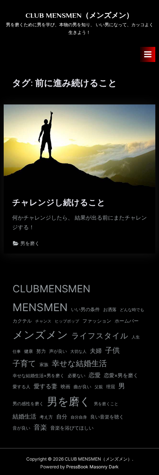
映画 (65, 386)
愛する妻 (45, 386)
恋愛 (95, 375)
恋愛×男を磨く (121, 375)
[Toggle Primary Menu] (148, 54)
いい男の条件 (85, 309)
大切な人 (78, 351)
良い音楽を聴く (107, 417)
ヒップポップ (67, 321)
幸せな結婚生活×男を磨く (38, 375)
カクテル (22, 321)
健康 (28, 351)
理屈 (110, 386)
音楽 (40, 427)
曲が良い (82, 386)
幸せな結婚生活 (79, 363)
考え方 (46, 417)
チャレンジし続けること (58, 202)
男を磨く (30, 243)
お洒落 (109, 309)
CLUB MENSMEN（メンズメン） (79, 15)
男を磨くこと (106, 404)
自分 (61, 416)
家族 (44, 364)
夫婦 (96, 350)
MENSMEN (40, 307)
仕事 (17, 351)
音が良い (21, 428)
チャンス (43, 321)
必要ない (76, 375)
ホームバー (127, 321)
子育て (24, 363)
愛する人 (21, 386)
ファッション (96, 321)
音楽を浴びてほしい (72, 428)
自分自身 (79, 417)
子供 (112, 350)
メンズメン (40, 334)
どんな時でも (132, 309)
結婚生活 (24, 416)
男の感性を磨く (28, 403)
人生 (136, 337)
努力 (41, 351)
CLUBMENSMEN (51, 289)
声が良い (58, 351)
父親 (99, 386)
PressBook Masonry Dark (92, 466)
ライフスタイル (99, 335)
